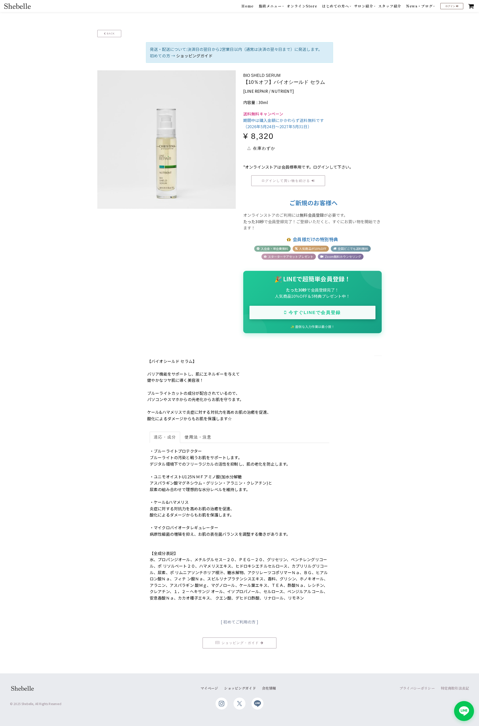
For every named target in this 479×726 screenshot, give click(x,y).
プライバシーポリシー (417, 688)
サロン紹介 (363, 5)
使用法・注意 (198, 437)
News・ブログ (419, 5)
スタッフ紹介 (389, 5)
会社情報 (269, 688)
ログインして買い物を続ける (286, 181)
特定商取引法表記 (455, 688)
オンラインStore (302, 5)
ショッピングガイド (194, 56)
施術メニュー (270, 5)
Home (247, 5)
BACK (110, 33)
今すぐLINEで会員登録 (315, 312)
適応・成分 (165, 437)
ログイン (450, 6)
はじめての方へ (335, 5)
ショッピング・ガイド (240, 643)
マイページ (209, 688)
